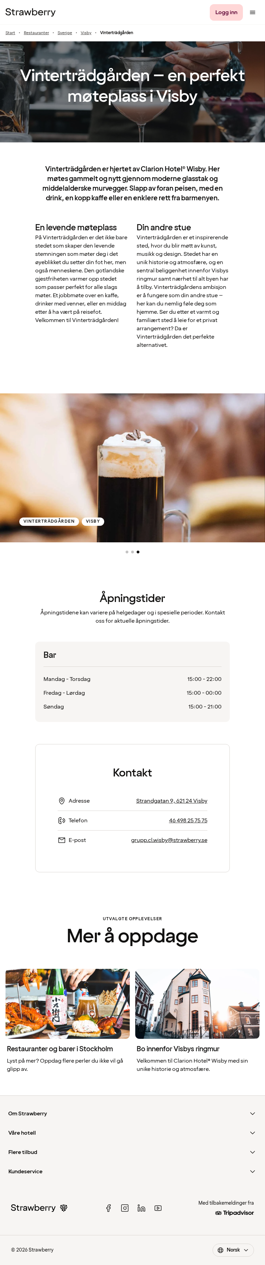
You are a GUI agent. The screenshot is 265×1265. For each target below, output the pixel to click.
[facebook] (108, 1208)
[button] (127, 552)
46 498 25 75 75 (188, 820)
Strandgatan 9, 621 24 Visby (171, 801)
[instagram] (125, 1208)
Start (10, 33)
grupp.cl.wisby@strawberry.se (169, 840)
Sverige (65, 33)
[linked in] (141, 1208)
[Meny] (252, 12)
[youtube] (158, 1208)
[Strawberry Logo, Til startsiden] (31, 12)
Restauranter (36, 33)
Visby (86, 33)
